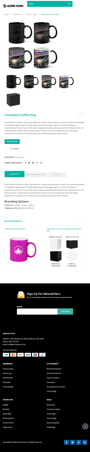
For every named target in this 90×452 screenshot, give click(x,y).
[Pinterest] (33, 162)
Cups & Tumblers (53, 378)
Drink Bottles (8, 378)
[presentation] (79, 221)
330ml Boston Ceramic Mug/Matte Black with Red (64, 230)
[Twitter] (29, 162)
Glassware (7, 382)
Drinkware (17, 14)
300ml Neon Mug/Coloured (15, 229)
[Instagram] (78, 442)
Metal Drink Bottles (54, 369)
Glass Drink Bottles (54, 373)
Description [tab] (14, 174)
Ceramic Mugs (31, 14)
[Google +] (37, 162)
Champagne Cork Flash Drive (79, 115)
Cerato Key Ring (83, 115)
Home (7, 14)
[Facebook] (25, 162)
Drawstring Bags (53, 423)
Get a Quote (12, 141)
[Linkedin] (84, 442)
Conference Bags (53, 409)
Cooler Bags (51, 414)
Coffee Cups (7, 373)
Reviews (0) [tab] (57, 174)
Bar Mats (6, 409)
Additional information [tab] (35, 174)
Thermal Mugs (8, 387)
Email (20, 307)
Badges (5, 405)
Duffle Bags (51, 427)
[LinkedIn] (41, 162)
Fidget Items (8, 427)
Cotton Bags (51, 391)
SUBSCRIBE (65, 311)
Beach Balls (7, 414)
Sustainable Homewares (56, 387)
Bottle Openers (8, 418)
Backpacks (51, 405)
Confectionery (8, 423)
